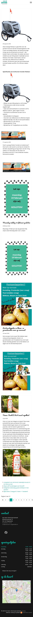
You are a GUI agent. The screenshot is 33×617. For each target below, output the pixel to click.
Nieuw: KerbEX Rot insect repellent (16, 415)
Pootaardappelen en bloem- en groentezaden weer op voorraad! (14, 329)
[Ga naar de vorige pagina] (5, 499)
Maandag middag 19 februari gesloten (16, 222)
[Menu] (31, 2)
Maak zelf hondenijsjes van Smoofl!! (14, 486)
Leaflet (21, 602)
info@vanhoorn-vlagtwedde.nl (10, 524)
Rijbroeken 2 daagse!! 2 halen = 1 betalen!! (16, 491)
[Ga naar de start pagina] (2, 499)
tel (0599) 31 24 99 (7, 522)
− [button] (4, 585)
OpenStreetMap (27, 602)
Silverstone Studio (27, 612)
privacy (24, 611)
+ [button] (4, 582)
